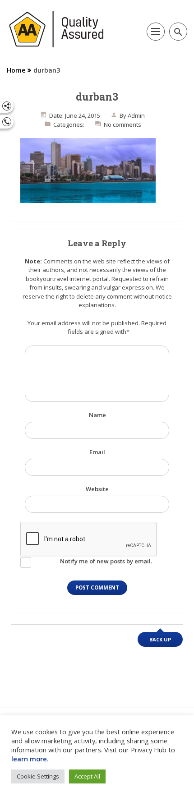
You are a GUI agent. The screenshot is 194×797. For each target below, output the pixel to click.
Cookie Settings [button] (38, 776)
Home (16, 70)
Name (97, 415)
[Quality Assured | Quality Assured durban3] (56, 29)
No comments (122, 124)
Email (97, 452)
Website (97, 489)
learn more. (30, 758)
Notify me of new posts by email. (106, 561)
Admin (136, 115)
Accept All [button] (87, 776)
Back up (160, 639)
